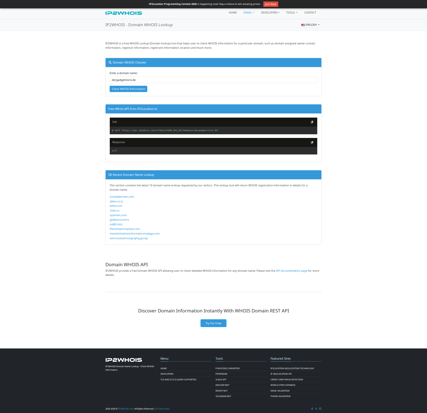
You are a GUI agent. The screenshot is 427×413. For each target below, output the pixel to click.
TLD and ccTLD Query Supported (178, 379)
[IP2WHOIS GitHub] (320, 408)
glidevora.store (119, 220)
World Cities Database (283, 384)
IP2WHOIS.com (125, 408)
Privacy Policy (162, 408)
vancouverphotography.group (129, 238)
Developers (269, 12)
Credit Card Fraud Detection (287, 379)
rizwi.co (114, 210)
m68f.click (116, 224)
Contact (310, 12)
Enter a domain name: (123, 73)
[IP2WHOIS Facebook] (312, 408)
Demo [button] (248, 12)
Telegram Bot (223, 396)
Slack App (221, 379)
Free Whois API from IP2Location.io (132, 109)
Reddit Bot (222, 390)
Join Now (270, 4)
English (311, 25)
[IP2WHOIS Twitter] (316, 408)
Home (233, 12)
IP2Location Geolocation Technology (292, 368)
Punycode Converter (228, 368)
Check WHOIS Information (128, 89)
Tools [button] (291, 12)
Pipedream (221, 373)
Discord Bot (222, 384)
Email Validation (280, 390)
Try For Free (213, 323)
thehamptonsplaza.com (125, 229)
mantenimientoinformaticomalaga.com (135, 233)
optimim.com (118, 215)
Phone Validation (281, 396)
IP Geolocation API (281, 373)
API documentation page (291, 271)
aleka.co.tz (116, 201)
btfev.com (116, 206)
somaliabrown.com (122, 196)
